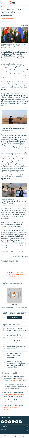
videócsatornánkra (17, 402)
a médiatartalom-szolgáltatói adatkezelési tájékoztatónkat (15, 275)
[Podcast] (16, 421)
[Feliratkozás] (20, 421)
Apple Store (14, 380)
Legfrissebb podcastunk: (12, 283)
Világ (2, 6)
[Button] (24, 25)
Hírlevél (6, 436)
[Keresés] (23, 436)
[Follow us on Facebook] (5, 421)
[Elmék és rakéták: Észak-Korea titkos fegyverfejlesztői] (14, 190)
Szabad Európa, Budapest (7, 18)
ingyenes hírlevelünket (14, 394)
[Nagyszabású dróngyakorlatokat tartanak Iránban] (14, 117)
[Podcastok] (15, 436)
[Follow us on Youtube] (2, 421)
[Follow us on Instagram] (9, 421)
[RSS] (13, 421)
